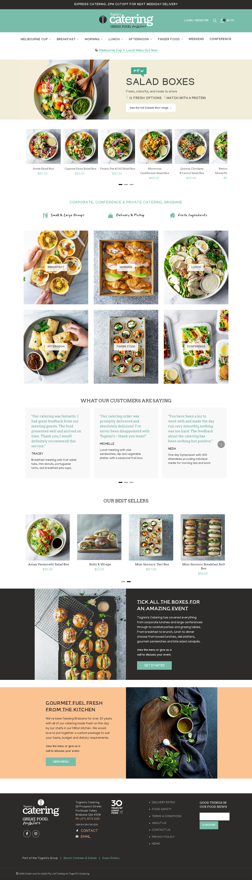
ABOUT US (159, 823)
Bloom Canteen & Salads (80, 858)
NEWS (156, 844)
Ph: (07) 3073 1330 (88, 819)
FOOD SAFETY (162, 809)
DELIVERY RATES (163, 802)
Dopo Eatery (111, 858)
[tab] (123, 581)
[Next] (216, 156)
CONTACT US (161, 830)
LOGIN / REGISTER (196, 21)
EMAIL (86, 837)
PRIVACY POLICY (163, 837)
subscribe (208, 825)
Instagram (35, 833)
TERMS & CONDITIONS (167, 816)
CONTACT (89, 831)
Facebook (27, 833)
